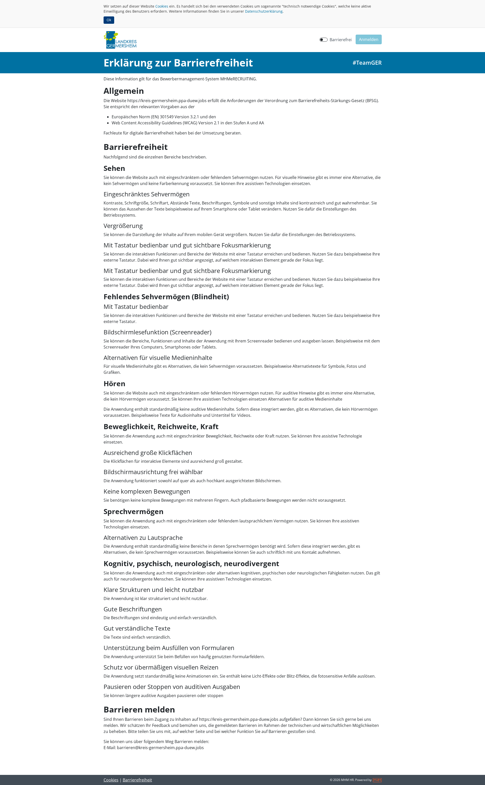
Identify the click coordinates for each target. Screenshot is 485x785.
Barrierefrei (341, 39)
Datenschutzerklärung (264, 11)
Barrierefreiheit (137, 780)
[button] (369, 39)
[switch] (324, 40)
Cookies (161, 6)
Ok (109, 19)
